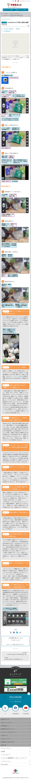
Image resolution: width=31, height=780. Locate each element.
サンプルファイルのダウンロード (9, 732)
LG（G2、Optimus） (15, 13)
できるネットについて (25, 1)
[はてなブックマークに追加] (17, 632)
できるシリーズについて (6, 722)
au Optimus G (7, 31)
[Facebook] (15, 1)
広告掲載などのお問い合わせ (7, 742)
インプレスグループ (5, 754)
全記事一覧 (3, 745)
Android (6, 13)
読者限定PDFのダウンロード (7, 729)
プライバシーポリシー (6, 748)
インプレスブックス (5, 761)
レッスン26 (18, 376)
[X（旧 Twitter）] (13, 1)
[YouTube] (18, 1)
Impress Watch (4, 764)
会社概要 (3, 751)
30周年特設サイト (5, 725)
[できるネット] (1, 13)
